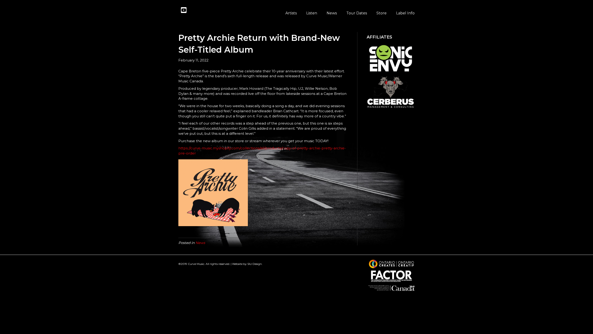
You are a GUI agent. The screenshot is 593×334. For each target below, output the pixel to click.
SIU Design (254, 264)
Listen (311, 13)
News (332, 13)
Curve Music (196, 264)
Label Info (405, 13)
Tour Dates (356, 13)
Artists (291, 13)
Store (381, 13)
